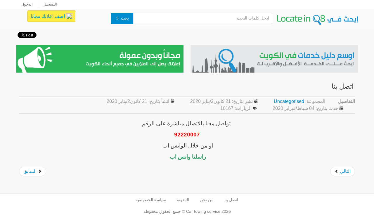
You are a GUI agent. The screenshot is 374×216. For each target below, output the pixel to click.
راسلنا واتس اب (187, 157)
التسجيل (50, 4)
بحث (125, 18)
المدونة (183, 199)
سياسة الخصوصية (151, 199)
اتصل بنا (231, 199)
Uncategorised (289, 101)
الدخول (27, 4)
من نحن (207, 199)
